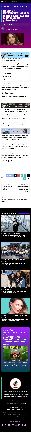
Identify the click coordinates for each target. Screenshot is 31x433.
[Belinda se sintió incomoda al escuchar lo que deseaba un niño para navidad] (15, 306)
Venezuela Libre (5, 170)
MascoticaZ (22, 332)
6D (8, 168)
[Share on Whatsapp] (22, 175)
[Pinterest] (12, 425)
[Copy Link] (9, 24)
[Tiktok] (25, 425)
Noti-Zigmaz (14, 259)
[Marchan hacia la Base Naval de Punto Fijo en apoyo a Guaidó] (15, 250)
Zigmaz (6, 334)
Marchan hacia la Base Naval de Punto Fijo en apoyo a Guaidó (14, 264)
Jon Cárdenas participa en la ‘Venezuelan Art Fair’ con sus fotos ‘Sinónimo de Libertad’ (14, 236)
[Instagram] (16, 425)
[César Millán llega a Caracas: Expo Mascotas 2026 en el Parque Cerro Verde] (15, 353)
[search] (25, 1)
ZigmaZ (5, 369)
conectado (15, 199)
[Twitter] (5, 425)
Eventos (6, 332)
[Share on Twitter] (7, 24)
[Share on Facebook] (5, 24)
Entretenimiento (7, 6)
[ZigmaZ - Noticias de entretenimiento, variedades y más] (15, 1)
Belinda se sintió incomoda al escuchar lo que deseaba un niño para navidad (14, 319)
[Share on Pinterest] (18, 175)
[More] (12, 24)
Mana (20, 168)
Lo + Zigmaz (24, 6)
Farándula (16, 6)
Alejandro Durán (9, 28)
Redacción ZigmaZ (10, 79)
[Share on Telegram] (25, 175)
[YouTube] (9, 425)
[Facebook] (2, 425)
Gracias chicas (7, 76)
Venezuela (22, 259)
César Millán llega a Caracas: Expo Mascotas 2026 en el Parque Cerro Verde (14, 340)
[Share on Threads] (28, 175)
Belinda (11, 168)
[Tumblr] (22, 425)
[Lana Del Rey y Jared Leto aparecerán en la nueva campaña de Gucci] (15, 278)
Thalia (23, 168)
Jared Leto (16, 168)
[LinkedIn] (19, 425)
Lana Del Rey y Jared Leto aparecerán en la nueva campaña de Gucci (13, 292)
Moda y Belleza (7, 289)
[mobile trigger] (2, 1)
